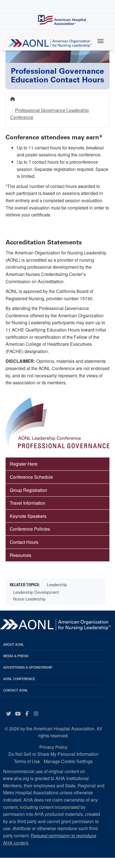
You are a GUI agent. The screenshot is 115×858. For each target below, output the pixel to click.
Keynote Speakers (28, 516)
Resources (20, 555)
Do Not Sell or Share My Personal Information (53, 754)
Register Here (23, 464)
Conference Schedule (31, 477)
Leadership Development (36, 592)
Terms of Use (27, 761)
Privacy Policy (53, 747)
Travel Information (27, 503)
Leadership (57, 584)
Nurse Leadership (29, 599)
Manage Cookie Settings (68, 761)
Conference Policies (30, 529)
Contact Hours (24, 542)
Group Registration (28, 490)
